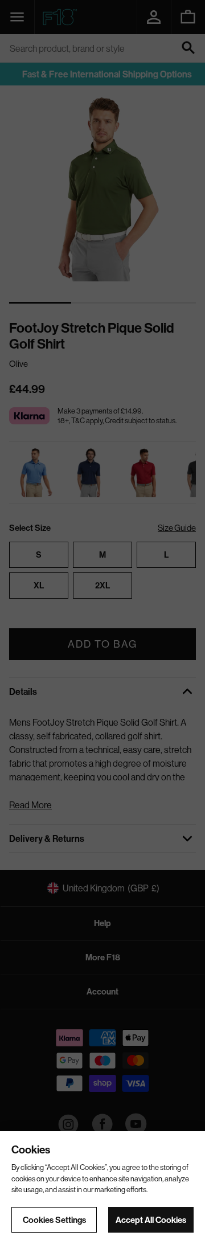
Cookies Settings (54, 1219)
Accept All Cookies (151, 1219)
